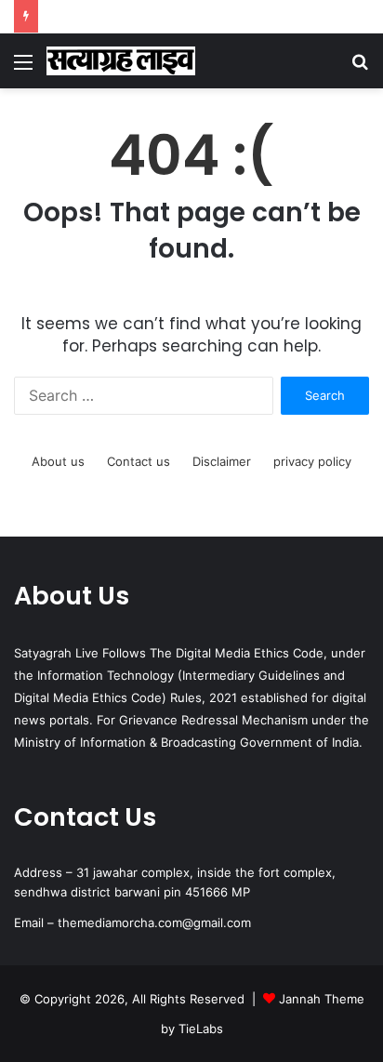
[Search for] (359, 68)
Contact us (138, 461)
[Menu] (23, 68)
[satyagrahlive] (120, 60)
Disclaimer (221, 461)
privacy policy (312, 461)
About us (58, 461)
